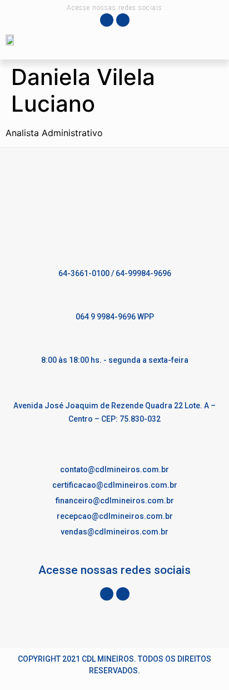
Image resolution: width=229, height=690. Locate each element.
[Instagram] (123, 20)
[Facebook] (106, 20)
